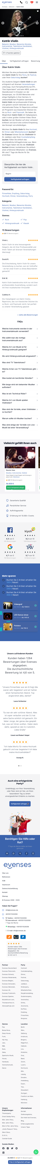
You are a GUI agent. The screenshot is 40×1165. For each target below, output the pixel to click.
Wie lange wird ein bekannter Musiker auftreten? (18, 385)
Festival (33, 75)
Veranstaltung (22, 196)
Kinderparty (25, 987)
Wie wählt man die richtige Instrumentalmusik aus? (13, 339)
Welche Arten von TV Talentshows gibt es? (19, 370)
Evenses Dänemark (8, 987)
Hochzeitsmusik (7, 1065)
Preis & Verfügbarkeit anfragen (15, 487)
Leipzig (23, 1074)
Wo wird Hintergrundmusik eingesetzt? (19, 356)
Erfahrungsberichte (27, 1124)
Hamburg (24, 1099)
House (4, 1058)
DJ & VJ (4, 1135)
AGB (3, 881)
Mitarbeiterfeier (26, 990)
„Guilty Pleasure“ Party (9, 1129)
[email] (7, 853)
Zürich (23, 1062)
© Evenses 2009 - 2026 (11, 900)
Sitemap (5, 896)
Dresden (24, 1077)
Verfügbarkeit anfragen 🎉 (20, 804)
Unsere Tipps (25, 1127)
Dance (4, 1068)
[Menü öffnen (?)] (37, 2)
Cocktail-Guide (7, 1138)
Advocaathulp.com (8, 1006)
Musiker (13, 44)
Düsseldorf (24, 1090)
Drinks (23, 1002)
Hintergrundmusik (16, 48)
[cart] (31, 2)
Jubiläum (24, 984)
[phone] (20, 853)
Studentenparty (26, 996)
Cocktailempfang (28, 137)
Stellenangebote (26, 1114)
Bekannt (11, 7)
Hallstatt (23, 1046)
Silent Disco (6, 1132)
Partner (5, 965)
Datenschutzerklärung (10, 888)
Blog (22, 1121)
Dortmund (24, 1068)
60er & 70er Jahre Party (10, 1126)
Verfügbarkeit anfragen (20, 179)
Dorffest (23, 1009)
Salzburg (24, 1033)
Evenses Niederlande (9, 977)
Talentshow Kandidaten (22, 46)
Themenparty (6, 1113)
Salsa (4, 1052)
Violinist (5, 48)
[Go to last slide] (2, 23)
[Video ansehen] (20, 23)
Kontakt (4, 892)
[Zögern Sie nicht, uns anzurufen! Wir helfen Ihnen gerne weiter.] (21, 2)
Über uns (5, 873)
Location (24, 1024)
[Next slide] (37, 23)
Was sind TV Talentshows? (13, 362)
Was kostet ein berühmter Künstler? (17, 378)
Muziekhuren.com (8, 999)
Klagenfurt (24, 1043)
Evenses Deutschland (9, 968)
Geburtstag (15, 77)
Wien (22, 1030)
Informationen (26, 1108)
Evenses (4, 7)
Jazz (3, 1043)
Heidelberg (24, 1080)
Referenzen (6, 877)
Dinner (7, 132)
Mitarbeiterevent (21, 132)
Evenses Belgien (7, 980)
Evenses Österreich (8, 971)
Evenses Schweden (8, 984)
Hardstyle (5, 1062)
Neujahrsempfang (27, 993)
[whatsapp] (13, 853)
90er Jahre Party (7, 1120)
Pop (25, 220)
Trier (22, 1087)
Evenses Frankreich (8, 993)
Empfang (15, 193)
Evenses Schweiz (8, 974)
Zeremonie (24, 1006)
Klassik (26, 223)
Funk (3, 1036)
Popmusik (20, 112)
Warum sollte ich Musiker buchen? (17, 418)
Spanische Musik (7, 1055)
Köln (22, 1071)
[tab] (17, 35)
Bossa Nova (6, 1030)
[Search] (26, 2)
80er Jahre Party (7, 1123)
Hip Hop (5, 1040)
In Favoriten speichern (13, 53)
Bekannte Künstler (24, 44)
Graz (22, 1055)
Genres (5, 1024)
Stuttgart (24, 1093)
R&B (3, 1046)
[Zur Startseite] (7, 2)
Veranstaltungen (28, 84)
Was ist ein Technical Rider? (14, 394)
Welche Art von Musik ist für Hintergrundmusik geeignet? (14, 348)
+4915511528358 (20, 918)
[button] (14, 480)
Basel (22, 1058)
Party (24, 75)
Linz (22, 1049)
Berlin (23, 1027)
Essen (23, 1084)
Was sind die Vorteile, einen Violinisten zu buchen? (19, 410)
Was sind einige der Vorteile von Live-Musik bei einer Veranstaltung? (18, 426)
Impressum (6, 884)
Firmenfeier (6, 193)
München (24, 1103)
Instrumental (7, 46)
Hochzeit (33, 129)
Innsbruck (24, 1036)
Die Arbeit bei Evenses (28, 1117)
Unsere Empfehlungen (7, 1109)
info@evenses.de (19, 930)
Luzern (23, 1065)
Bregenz (23, 1040)
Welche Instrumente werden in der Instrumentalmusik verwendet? (17, 330)
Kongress (24, 1018)
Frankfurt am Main (27, 1096)
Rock (9, 112)
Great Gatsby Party (8, 1116)
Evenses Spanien (8, 996)
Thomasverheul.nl (8, 1002)
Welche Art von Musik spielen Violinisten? (15, 401)
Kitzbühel (24, 1052)
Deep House (6, 1033)
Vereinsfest (25, 999)
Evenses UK (6, 990)
